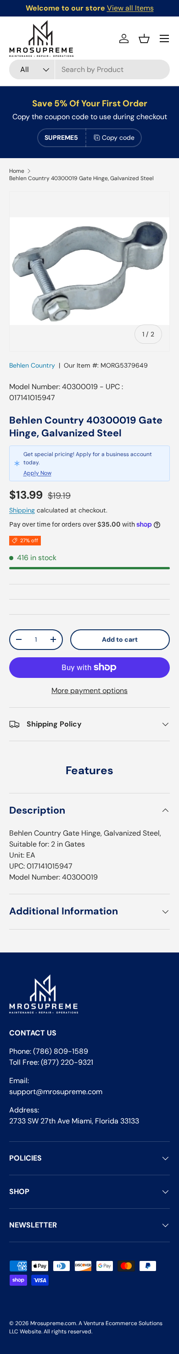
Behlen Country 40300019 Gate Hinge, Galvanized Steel (81, 178)
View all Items (130, 8)
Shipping (22, 510)
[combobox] (89, 69)
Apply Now (37, 473)
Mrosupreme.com (53, 1323)
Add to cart (120, 639)
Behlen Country (32, 365)
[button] (144, 38)
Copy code (118, 137)
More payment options (89, 690)
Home (16, 171)
